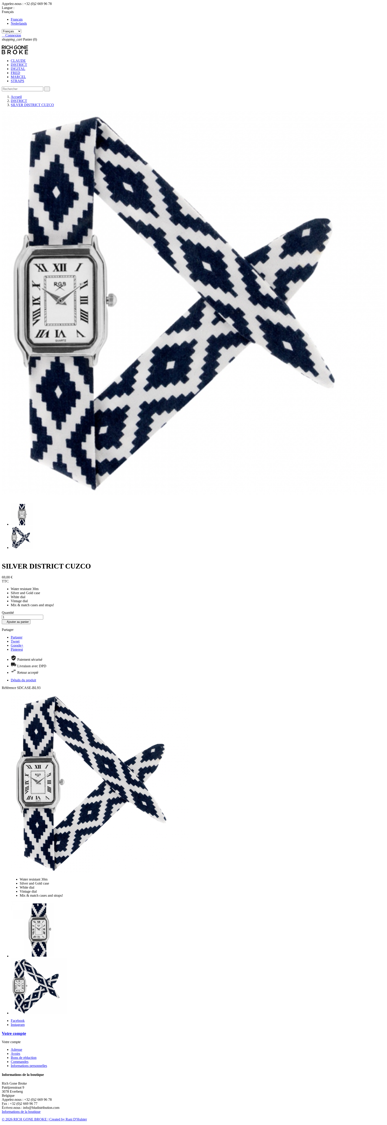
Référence (9, 688)
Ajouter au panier (16, 622)
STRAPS (17, 81)
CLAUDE (18, 61)
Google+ (17, 645)
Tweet (15, 641)
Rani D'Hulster (76, 1119)
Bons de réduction (24, 1058)
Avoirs (15, 1053)
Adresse (16, 1049)
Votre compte (14, 1033)
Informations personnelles (29, 1066)
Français (17, 19)
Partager (16, 637)
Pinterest (17, 649)
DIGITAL (18, 69)
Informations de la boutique (21, 1112)
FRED (15, 73)
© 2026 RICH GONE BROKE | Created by (34, 1119)
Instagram (18, 1025)
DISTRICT (19, 65)
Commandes (19, 1062)
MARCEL (18, 77)
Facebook (18, 1021)
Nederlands (19, 23)
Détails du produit (23, 680)
